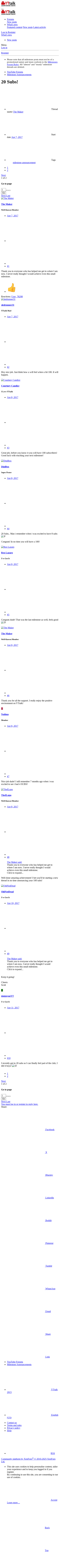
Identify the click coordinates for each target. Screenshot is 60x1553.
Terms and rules (14, 1425)
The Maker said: (14, 862)
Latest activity (39, 27)
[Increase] (7, 190)
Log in (4, 47)
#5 (8, 614)
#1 (8, 266)
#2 (8, 367)
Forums (10, 19)
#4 (8, 528)
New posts (12, 22)
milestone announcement (24, 162)
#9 (8, 953)
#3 (8, 448)
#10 (8, 1058)
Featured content (14, 27)
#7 (8, 776)
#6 (8, 695)
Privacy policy (13, 1428)
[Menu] (2, 9)
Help (9, 1430)
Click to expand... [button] (15, 873)
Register (5, 53)
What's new (12, 24)
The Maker (18, 112)
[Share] (29, 241)
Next (3, 175)
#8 (8, 857)
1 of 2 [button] (4, 178)
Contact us (12, 1422)
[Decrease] (9, 190)
